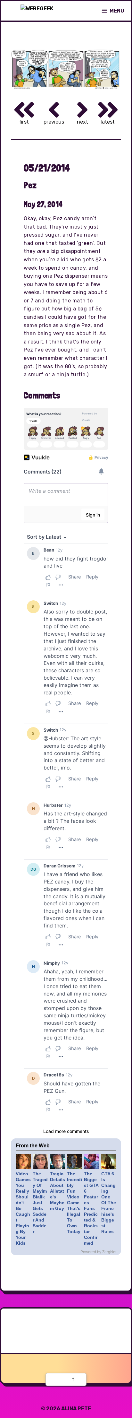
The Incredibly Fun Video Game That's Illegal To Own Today (74, 1202)
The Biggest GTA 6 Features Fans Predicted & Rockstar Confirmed (91, 1208)
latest (108, 122)
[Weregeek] (37, 11)
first (24, 122)
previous (54, 122)
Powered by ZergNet (98, 1252)
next (82, 122)
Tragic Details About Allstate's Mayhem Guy (57, 1191)
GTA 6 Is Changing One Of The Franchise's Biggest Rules (108, 1202)
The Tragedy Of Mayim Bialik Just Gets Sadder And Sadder (40, 1202)
